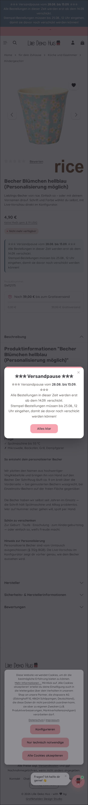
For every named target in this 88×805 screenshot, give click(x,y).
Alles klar (44, 429)
